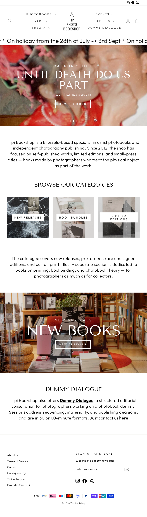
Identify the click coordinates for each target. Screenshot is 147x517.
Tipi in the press (17, 479)
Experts (103, 21)
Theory (40, 27)
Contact (12, 467)
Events (103, 14)
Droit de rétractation (20, 485)
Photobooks (39, 14)
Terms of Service (17, 461)
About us (12, 455)
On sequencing (16, 473)
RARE (39, 21)
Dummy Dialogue (104, 27)
